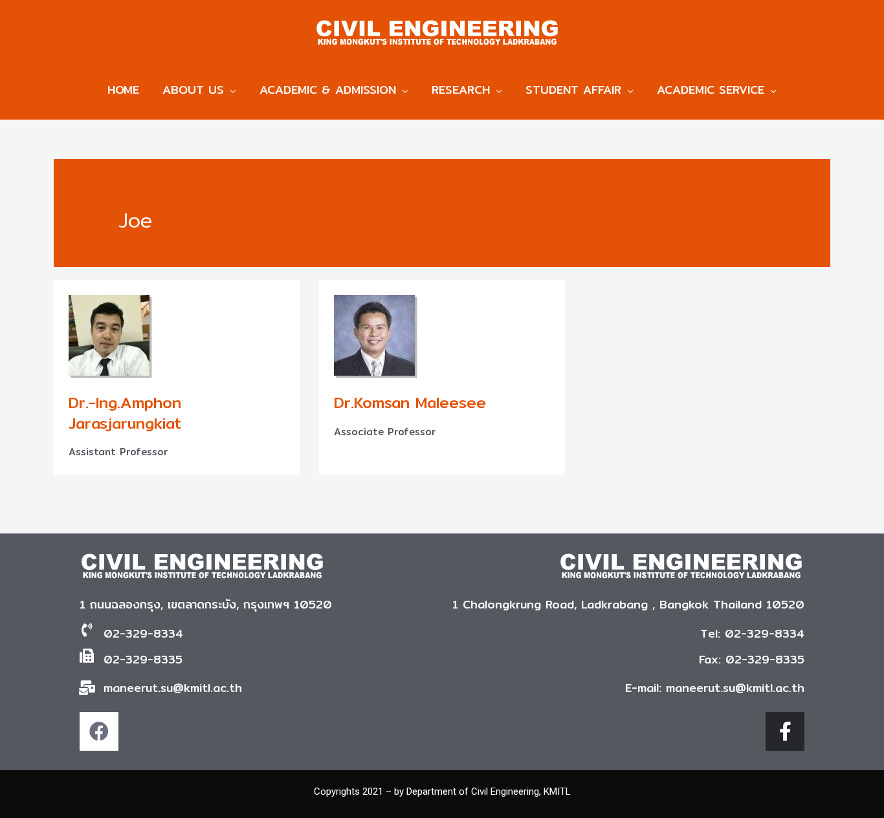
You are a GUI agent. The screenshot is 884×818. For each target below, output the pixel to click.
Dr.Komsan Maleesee (410, 402)
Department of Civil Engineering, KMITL (488, 791)
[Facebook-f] (785, 731)
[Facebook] (99, 731)
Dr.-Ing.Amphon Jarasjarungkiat (125, 412)
